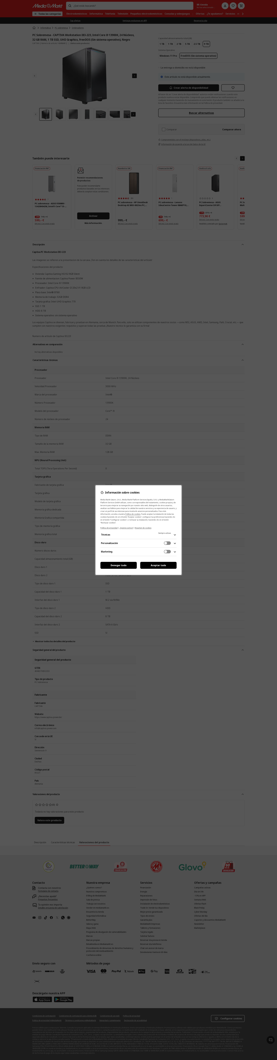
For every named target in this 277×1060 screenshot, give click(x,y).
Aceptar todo (158, 565)
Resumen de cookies (143, 528)
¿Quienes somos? (126, 528)
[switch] (167, 543)
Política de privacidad (109, 528)
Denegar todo (119, 565)
